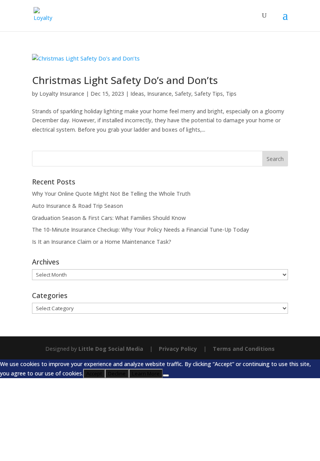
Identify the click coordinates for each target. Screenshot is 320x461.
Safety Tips (208, 93)
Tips (231, 93)
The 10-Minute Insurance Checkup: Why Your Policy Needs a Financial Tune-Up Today (140, 229)
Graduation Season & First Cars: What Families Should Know (109, 218)
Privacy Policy (178, 348)
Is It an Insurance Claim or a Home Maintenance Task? (101, 241)
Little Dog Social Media (110, 348)
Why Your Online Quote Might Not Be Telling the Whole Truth (111, 193)
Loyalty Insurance (61, 93)
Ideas (137, 93)
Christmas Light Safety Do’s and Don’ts (125, 80)
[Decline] (166, 375)
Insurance (159, 93)
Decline (117, 373)
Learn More (146, 373)
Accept (94, 373)
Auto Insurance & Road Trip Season (77, 205)
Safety (183, 93)
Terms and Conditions (244, 348)
